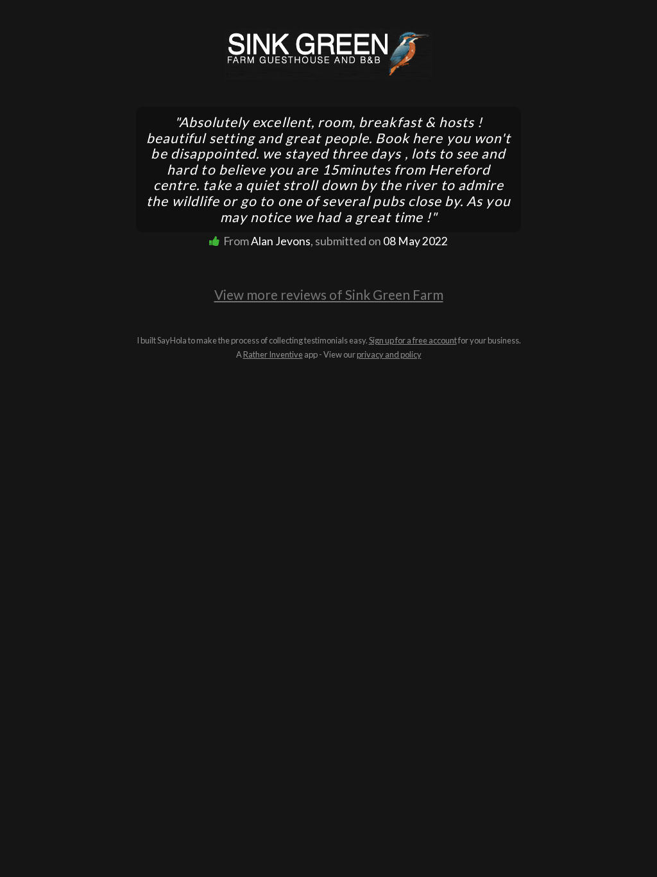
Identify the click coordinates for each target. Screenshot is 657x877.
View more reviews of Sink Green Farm (328, 294)
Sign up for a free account (413, 340)
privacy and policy (389, 354)
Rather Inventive (273, 354)
